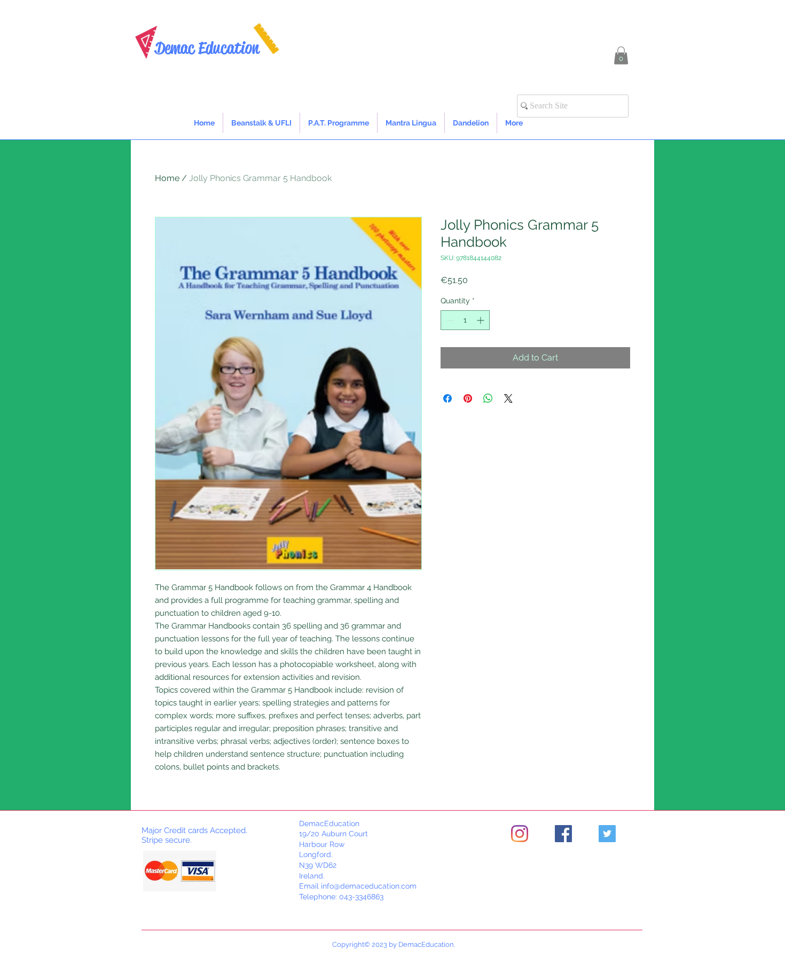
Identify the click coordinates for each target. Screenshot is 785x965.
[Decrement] (449, 320)
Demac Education (207, 47)
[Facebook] (563, 833)
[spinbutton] (465, 320)
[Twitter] (607, 833)
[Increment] (481, 320)
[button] (621, 55)
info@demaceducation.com (369, 886)
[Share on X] (508, 398)
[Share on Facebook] (447, 398)
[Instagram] (519, 833)
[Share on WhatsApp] (488, 398)
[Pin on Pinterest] (467, 398)
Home (167, 178)
